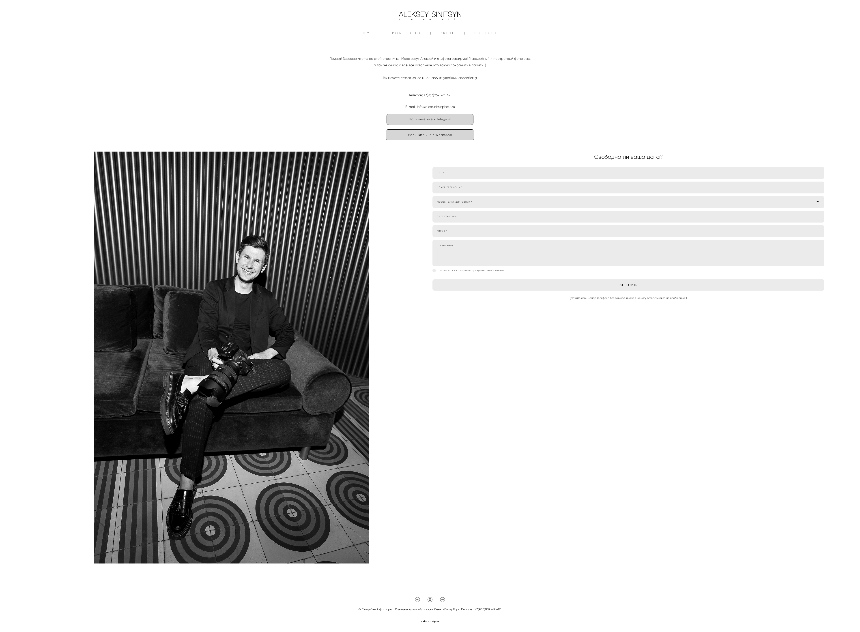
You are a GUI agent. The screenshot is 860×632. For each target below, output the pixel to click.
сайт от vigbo (430, 621)
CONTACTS (487, 33)
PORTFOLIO (406, 33)
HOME (366, 33)
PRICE (447, 33)
